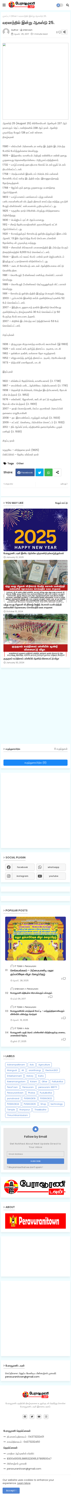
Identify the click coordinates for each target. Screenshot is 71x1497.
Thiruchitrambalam (17, 1115)
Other (14, 16)
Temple (11, 1109)
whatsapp (53, 867)
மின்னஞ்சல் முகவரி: (17, 1463)
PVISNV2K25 (30, 1104)
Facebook (27, 472)
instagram (22, 876)
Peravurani (28, 1087)
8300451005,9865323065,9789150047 (29, 1458)
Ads (32, 1064)
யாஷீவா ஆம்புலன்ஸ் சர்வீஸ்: (20, 1453)
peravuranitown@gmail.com (24, 1468)
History (29, 1075)
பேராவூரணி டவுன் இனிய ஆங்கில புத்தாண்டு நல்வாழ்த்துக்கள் (33, 553)
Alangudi (12, 1070)
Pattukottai (57, 1081)
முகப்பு (6, 16)
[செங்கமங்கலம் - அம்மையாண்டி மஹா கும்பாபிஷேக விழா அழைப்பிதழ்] (35, 938)
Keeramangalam (16, 1081)
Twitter (40, 472)
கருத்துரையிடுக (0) (35, 762)
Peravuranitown (15, 1092)
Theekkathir (40, 1109)
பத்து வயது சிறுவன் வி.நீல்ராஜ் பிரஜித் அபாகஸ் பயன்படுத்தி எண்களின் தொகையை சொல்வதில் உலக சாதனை (32, 606)
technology (57, 1104)
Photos (31, 1092)
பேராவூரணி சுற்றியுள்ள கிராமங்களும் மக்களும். (31, 993)
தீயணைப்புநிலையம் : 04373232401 (25, 1436)
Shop (43, 1104)
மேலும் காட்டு (61, 503)
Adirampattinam (16, 1064)
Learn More (24, 1483)
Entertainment (14, 1075)
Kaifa (41, 1075)
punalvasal (13, 1098)
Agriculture (44, 1064)
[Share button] (57, 472)
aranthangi (35, 1070)
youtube (53, 876)
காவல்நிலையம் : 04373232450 (23, 1441)
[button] (67, 5)
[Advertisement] (35, 707)
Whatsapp (48, 472)
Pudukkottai (46, 1092)
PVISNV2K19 (30, 1098)
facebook (22, 867)
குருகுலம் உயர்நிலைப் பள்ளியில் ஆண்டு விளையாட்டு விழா (31, 658)
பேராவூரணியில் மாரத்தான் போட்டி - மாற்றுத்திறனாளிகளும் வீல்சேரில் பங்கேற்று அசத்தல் (37, 1013)
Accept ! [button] (11, 1490)
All (23, 1070)
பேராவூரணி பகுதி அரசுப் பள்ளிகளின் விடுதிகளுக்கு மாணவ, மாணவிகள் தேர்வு (37, 1034)
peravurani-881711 (47, 1087)
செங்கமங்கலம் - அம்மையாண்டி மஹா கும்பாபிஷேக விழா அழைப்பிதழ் (32, 972)
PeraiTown (12, 1087)
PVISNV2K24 (13, 1104)
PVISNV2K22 (46, 1098)
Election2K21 (51, 1070)
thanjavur (24, 1109)
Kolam (33, 1081)
